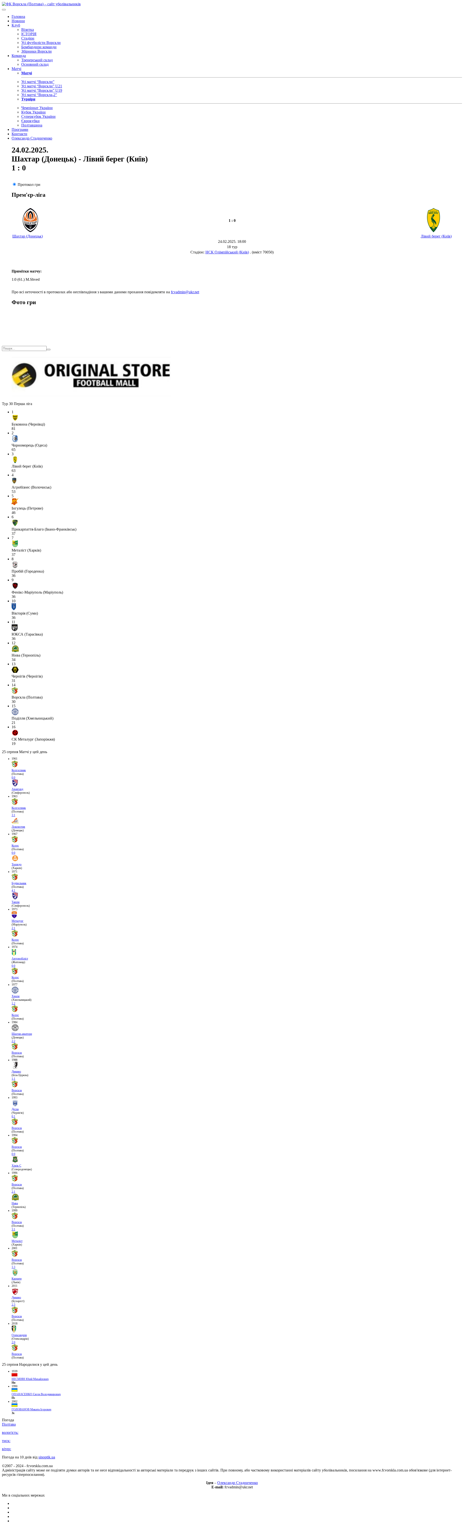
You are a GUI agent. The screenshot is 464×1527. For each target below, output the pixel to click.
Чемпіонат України (37, 108)
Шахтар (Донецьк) (27, 236)
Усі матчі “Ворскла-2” (39, 95)
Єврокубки (30, 121)
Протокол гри (29, 184)
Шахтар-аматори (22, 1034)
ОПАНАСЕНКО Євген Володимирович (36, 1394)
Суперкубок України (38, 116)
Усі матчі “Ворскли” (37, 82)
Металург (17, 921)
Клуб (16, 25)
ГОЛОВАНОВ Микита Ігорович (31, 1409)
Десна (15, 1109)
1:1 (13, 1078)
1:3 (13, 1267)
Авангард (17, 789)
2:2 (13, 1041)
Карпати (17, 1278)
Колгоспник (19, 770)
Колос (15, 845)
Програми (20, 129)
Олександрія (19, 1335)
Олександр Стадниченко (32, 138)
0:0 (13, 777)
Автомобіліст (20, 958)
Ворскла (17, 1052)
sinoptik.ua (46, 1457)
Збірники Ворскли (36, 51)
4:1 (13, 890)
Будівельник (19, 883)
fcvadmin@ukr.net (185, 292)
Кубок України (33, 112)
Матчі (16, 69)
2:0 (13, 1342)
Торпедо (17, 864)
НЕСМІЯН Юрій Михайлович (30, 1379)
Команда (19, 56)
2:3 (13, 1304)
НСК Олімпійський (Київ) (227, 252)
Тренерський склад (37, 60)
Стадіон (27, 38)
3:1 (13, 815)
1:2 (13, 1003)
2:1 (13, 928)
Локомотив (18, 826)
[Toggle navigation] (4, 9)
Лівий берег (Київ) (436, 236)
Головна (18, 16)
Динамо (16, 1071)
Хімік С (16, 1165)
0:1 (13, 1116)
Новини (18, 21)
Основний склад (35, 64)
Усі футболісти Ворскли (41, 43)
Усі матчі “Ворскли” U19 (41, 90)
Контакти (19, 134)
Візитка (27, 30)
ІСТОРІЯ (28, 34)
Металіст (17, 1241)
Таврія (16, 902)
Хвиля (16, 996)
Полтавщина (31, 125)
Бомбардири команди (39, 47)
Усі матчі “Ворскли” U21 (41, 86)
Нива (15, 1203)
